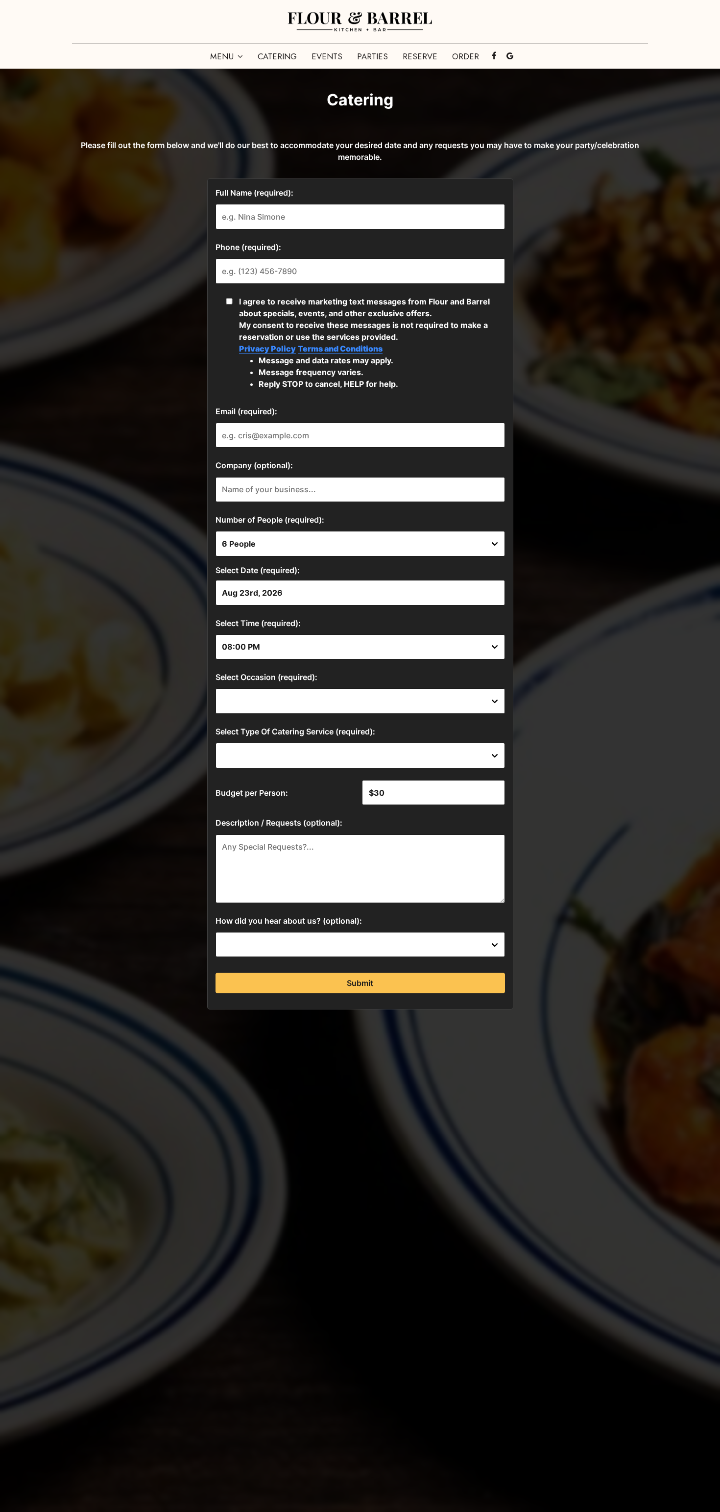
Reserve (420, 56)
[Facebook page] (494, 56)
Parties (372, 56)
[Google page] (510, 56)
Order (465, 56)
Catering (277, 56)
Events (327, 56)
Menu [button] (223, 56)
